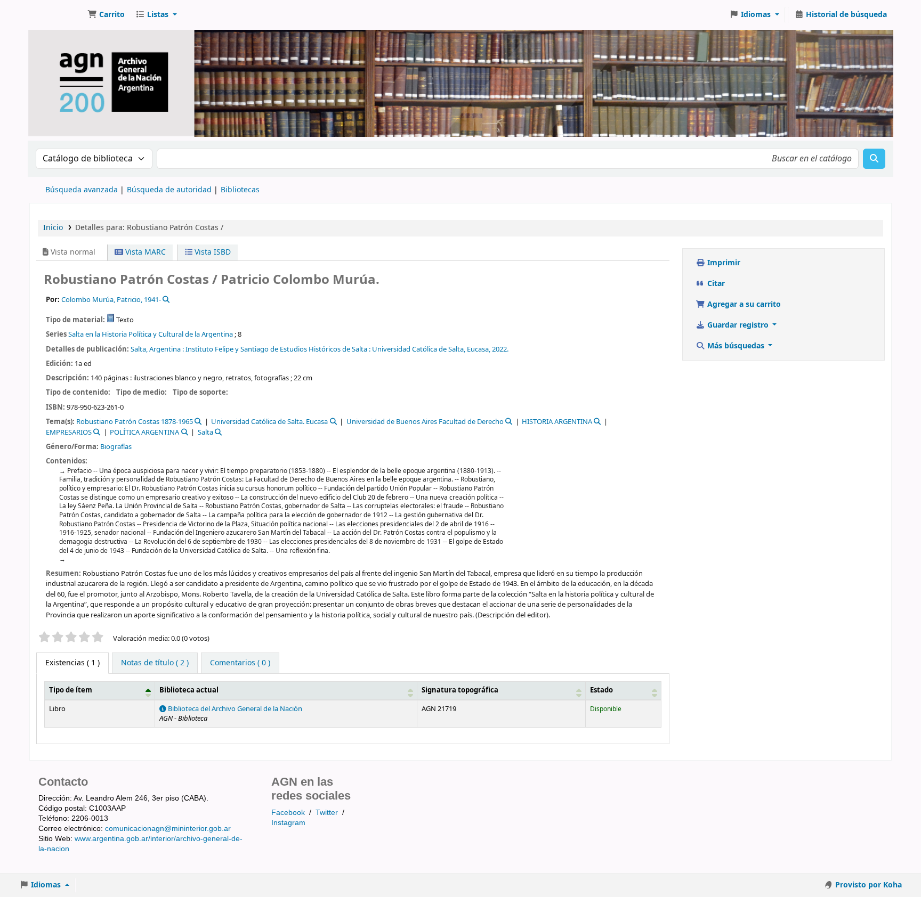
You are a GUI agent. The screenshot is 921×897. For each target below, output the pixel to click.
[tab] (155, 663)
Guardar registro (738, 325)
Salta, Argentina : (157, 349)
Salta (205, 432)
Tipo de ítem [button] (70, 690)
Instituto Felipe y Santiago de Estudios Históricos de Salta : (277, 349)
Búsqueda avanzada (81, 189)
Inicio (53, 227)
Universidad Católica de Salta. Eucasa (269, 422)
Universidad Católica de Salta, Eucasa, (431, 349)
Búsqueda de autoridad (169, 189)
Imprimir (722, 262)
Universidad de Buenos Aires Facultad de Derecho (425, 422)
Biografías (116, 447)
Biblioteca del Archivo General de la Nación (234, 709)
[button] (106, 15)
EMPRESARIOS (69, 432)
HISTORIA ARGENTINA (557, 422)
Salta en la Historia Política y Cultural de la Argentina (150, 334)
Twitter (327, 812)
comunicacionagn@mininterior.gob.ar (168, 828)
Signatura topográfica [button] (460, 690)
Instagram (288, 822)
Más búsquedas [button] (735, 346)
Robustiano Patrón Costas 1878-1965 (134, 422)
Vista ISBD (211, 252)
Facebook (288, 812)
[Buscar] (874, 159)
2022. (500, 349)
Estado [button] (601, 690)
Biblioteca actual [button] (189, 690)
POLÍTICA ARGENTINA (144, 432)
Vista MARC (144, 252)
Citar (715, 283)
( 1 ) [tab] (72, 662)
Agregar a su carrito (743, 304)
